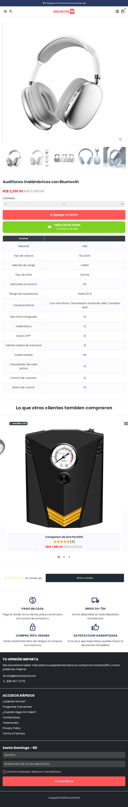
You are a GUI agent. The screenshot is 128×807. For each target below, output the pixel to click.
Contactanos (11, 717)
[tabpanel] (64, 486)
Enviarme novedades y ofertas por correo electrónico (34, 771)
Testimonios (10, 723)
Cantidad (9, 198)
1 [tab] (58, 557)
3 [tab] (69, 557)
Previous (6, 485)
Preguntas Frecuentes (17, 707)
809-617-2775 (14, 681)
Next (122, 83)
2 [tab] (64, 557)
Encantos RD (73, 797)
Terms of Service (14, 733)
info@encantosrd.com (19, 676)
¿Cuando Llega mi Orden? (19, 712)
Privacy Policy (12, 728)
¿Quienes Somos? (14, 701)
